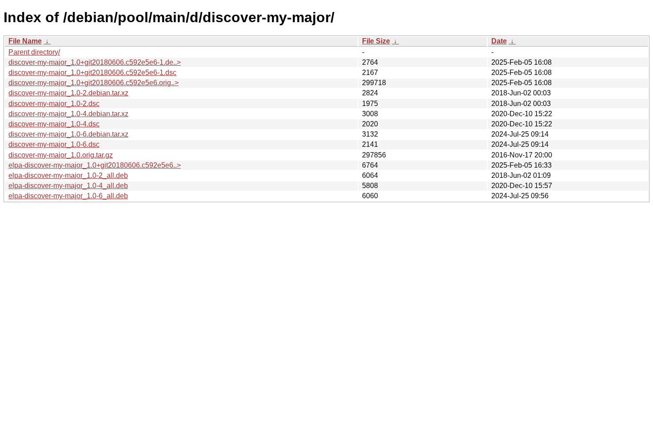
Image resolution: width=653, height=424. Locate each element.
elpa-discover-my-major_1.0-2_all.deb (68, 175)
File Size (376, 41)
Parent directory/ (34, 52)
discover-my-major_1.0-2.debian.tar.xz (68, 93)
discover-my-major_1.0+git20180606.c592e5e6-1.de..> (94, 62)
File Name (25, 41)
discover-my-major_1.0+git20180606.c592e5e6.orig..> (93, 82)
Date (499, 41)
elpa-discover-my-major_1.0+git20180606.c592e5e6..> (94, 165)
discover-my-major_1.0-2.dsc (54, 103)
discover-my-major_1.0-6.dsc (54, 144)
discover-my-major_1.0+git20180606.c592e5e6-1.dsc (92, 72)
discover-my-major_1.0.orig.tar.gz (60, 155)
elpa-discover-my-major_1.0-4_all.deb (68, 185)
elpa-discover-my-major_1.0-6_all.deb (68, 196)
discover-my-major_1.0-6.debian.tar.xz (68, 134)
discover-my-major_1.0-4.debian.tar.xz (68, 114)
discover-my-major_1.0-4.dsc (54, 124)
